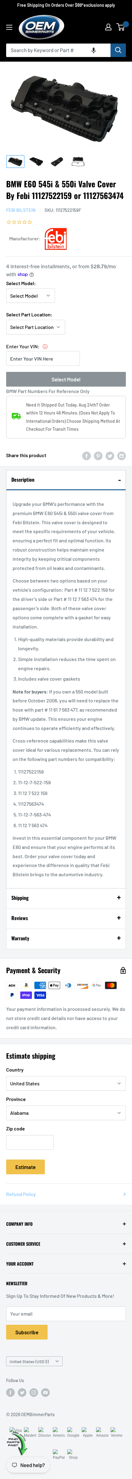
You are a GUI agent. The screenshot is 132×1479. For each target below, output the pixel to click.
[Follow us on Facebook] (10, 1392)
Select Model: (21, 283)
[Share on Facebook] (86, 455)
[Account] (108, 27)
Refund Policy (21, 1194)
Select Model (66, 379)
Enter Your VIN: (23, 346)
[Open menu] (9, 27)
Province (16, 1099)
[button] (93, 50)
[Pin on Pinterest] (98, 455)
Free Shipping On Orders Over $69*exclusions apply (66, 5)
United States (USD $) (29, 1361)
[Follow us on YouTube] (45, 1392)
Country (15, 1069)
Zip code (15, 1128)
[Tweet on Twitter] (110, 455)
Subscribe (26, 1332)
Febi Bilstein (21, 210)
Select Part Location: (29, 314)
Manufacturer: (25, 238)
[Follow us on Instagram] (33, 1392)
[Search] (118, 50)
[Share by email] (121, 455)
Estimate (25, 1167)
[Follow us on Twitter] (22, 1392)
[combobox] (58, 50)
